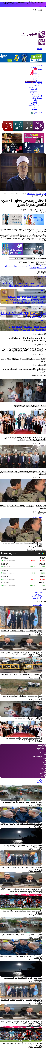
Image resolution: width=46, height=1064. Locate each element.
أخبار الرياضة (33, 87)
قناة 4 (35, 78)
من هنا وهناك (37, 98)
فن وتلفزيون (32, 105)
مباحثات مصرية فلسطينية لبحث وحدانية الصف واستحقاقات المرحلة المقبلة (24, 284)
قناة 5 (35, 80)
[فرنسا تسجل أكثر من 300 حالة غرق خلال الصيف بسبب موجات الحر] (21, 844)
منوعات (34, 109)
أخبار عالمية (33, 91)
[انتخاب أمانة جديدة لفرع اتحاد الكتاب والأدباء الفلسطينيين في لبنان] (23, 468)
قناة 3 (35, 76)
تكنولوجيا (34, 103)
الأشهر (39, 780)
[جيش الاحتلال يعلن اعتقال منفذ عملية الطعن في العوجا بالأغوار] (23, 502)
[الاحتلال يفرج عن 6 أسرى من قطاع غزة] (23, 402)
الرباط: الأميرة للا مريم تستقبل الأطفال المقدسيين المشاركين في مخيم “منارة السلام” (25, 438)
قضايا (35, 107)
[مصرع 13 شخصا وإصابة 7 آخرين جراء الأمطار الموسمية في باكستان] (21, 800)
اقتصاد (35, 102)
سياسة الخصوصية (30, 67)
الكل (35, 85)
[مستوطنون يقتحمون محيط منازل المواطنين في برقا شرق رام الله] (21, 694)
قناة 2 (33, 74)
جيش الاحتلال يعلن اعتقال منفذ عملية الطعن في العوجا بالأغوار (23, 507)
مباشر (38, 69)
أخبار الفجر (34, 89)
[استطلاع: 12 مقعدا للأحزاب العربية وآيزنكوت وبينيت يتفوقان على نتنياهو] (21, 822)
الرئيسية (39, 65)
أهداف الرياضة (37, 96)
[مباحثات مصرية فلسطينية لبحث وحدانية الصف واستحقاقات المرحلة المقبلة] (21, 865)
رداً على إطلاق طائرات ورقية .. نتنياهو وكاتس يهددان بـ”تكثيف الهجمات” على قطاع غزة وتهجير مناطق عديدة (25, 299)
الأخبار (40, 83)
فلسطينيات (33, 93)
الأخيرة (39, 782)
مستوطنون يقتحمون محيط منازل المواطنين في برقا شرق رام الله (27, 328)
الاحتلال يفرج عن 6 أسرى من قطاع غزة (30, 405)
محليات (34, 94)
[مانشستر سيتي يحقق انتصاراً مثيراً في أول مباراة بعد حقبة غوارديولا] (21, 909)
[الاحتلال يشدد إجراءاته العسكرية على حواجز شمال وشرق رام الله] (21, 672)
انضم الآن (42, 6)
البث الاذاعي (36, 113)
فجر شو (33, 82)
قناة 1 (34, 71)
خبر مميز (41, 256)
